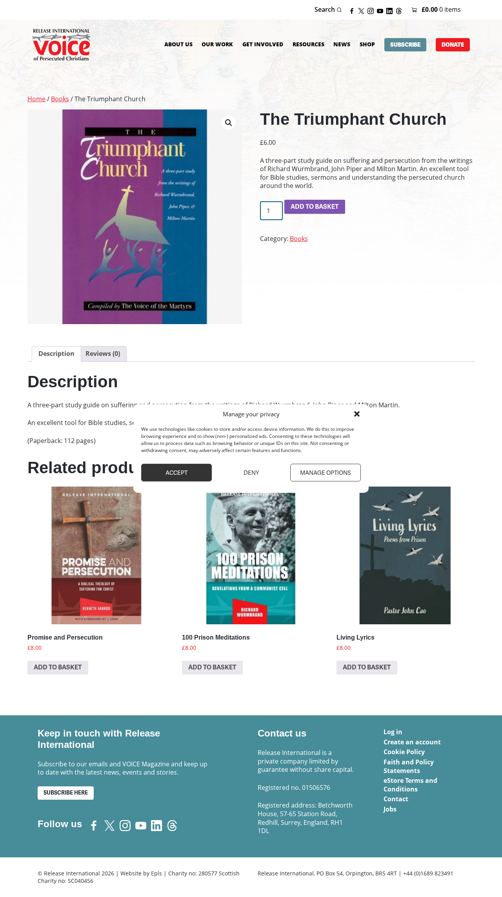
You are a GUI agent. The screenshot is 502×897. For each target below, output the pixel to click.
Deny (251, 472)
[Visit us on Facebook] (353, 10)
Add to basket (315, 207)
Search (325, 9)
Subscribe (405, 44)
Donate (453, 44)
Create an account (412, 742)
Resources (308, 44)
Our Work (217, 44)
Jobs (390, 809)
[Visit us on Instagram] (372, 10)
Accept (176, 472)
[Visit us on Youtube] (381, 10)
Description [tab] (56, 353)
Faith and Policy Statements (409, 766)
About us (178, 44)
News (341, 44)
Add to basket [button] (58, 667)
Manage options (325, 472)
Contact (396, 799)
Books (60, 99)
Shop (367, 44)
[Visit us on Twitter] (362, 10)
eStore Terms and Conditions (410, 784)
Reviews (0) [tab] (102, 353)
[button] (357, 414)
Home (36, 99)
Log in (393, 731)
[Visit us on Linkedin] (391, 10)
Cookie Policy (404, 752)
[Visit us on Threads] (400, 10)
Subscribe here (66, 792)
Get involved (262, 44)
